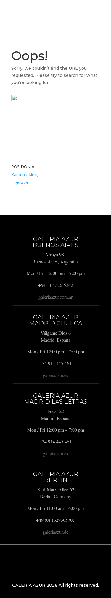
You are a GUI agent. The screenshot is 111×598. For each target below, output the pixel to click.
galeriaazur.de (55, 532)
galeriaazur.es (55, 375)
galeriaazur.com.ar (55, 297)
